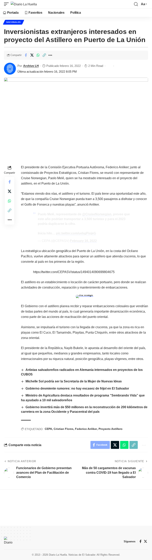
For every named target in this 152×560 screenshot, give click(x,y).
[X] (145, 541)
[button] (7, 4)
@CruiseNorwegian (96, 214)
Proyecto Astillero (111, 428)
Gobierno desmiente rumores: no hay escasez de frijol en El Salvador (77, 388)
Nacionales (13, 22)
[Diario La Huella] (24, 4)
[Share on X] (32, 55)
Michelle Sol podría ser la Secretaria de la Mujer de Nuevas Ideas (74, 381)
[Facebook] (140, 541)
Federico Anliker (86, 428)
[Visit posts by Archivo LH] (10, 69)
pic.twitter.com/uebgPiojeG (76, 233)
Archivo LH (31, 65)
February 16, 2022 (83, 240)
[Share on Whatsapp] (38, 55)
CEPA (48, 428)
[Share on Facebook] (25, 55)
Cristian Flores (63, 428)
